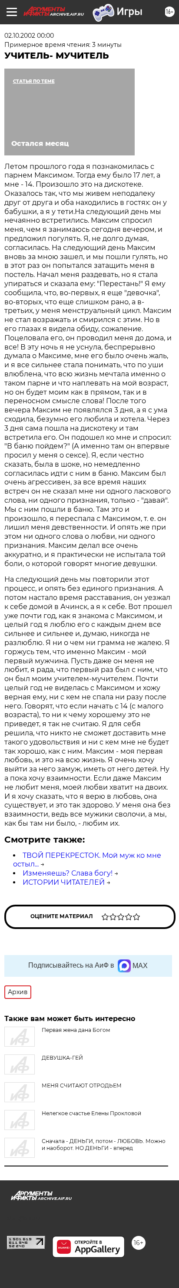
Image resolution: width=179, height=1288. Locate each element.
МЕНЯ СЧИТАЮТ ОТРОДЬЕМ (82, 1085)
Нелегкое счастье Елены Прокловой (91, 1113)
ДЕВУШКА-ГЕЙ (62, 1057)
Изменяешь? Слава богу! (68, 873)
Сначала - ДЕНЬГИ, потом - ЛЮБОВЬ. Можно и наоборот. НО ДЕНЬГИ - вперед (104, 1144)
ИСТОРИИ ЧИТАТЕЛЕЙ (64, 882)
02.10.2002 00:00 (29, 36)
